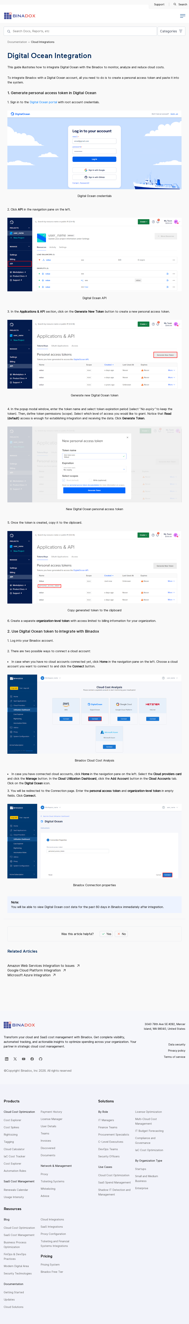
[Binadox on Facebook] (32, 1059)
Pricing (46, 1256)
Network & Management (56, 1166)
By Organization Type (148, 1160)
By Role (103, 1112)
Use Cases (105, 1167)
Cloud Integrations (42, 42)
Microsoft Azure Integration (29, 975)
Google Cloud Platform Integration (34, 970)
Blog (6, 1219)
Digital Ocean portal (43, 102)
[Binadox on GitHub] (41, 1059)
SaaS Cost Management (19, 1181)
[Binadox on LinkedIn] (7, 1059)
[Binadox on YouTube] (24, 1059)
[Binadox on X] (15, 1059)
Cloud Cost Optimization (19, 1112)
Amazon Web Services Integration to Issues (41, 966)
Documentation (17, 42)
